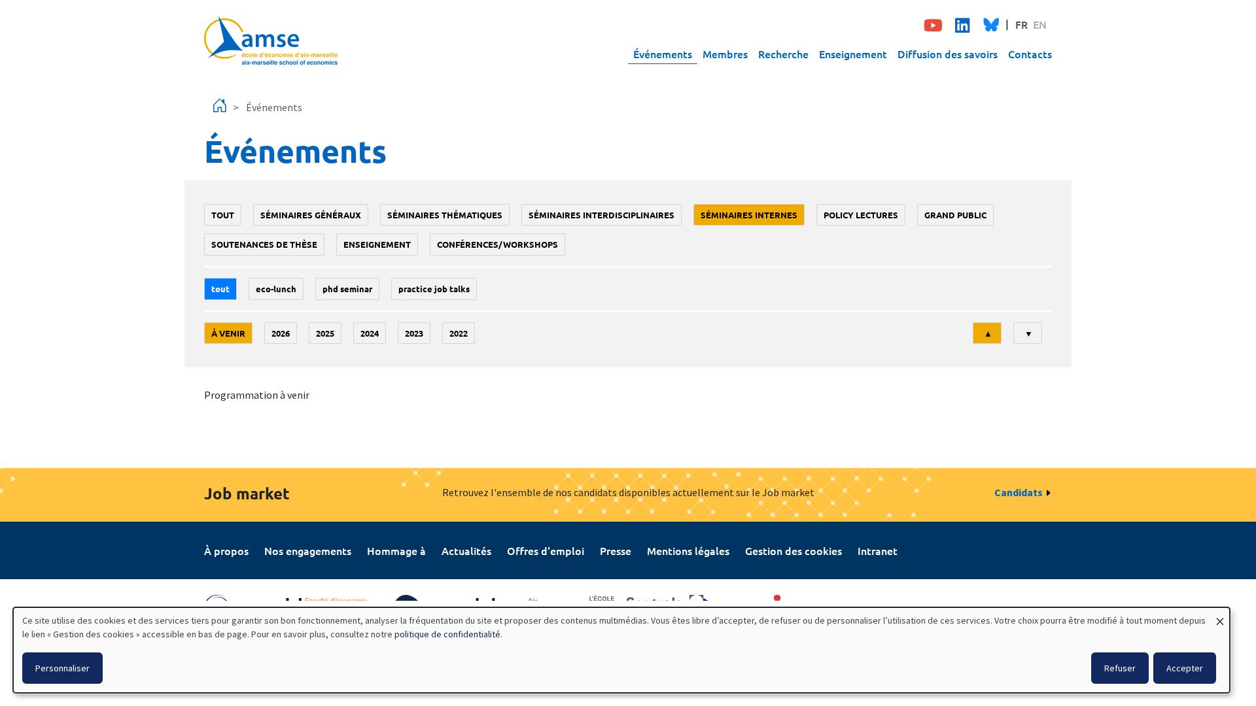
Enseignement (853, 53)
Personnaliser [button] (62, 668)
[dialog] (621, 650)
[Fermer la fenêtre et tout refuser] (1220, 615)
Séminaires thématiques (444, 214)
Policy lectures (861, 214)
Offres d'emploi (545, 550)
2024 (369, 333)
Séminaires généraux (310, 214)
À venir (228, 333)
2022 (458, 333)
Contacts (1030, 53)
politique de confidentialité (447, 634)
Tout (222, 214)
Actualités (466, 550)
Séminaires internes (749, 214)
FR (1021, 24)
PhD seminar (347, 288)
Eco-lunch (276, 288)
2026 (280, 333)
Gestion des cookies (793, 550)
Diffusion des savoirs (948, 53)
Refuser (1120, 668)
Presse (615, 550)
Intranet (878, 550)
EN (1040, 24)
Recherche (783, 53)
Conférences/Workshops (497, 244)
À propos (226, 550)
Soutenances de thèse (264, 244)
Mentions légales (688, 550)
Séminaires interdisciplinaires (601, 214)
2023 (414, 333)
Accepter (1184, 668)
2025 (325, 333)
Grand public (955, 214)
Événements (662, 53)
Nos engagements (307, 550)
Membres (725, 53)
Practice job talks (434, 288)
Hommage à (396, 550)
